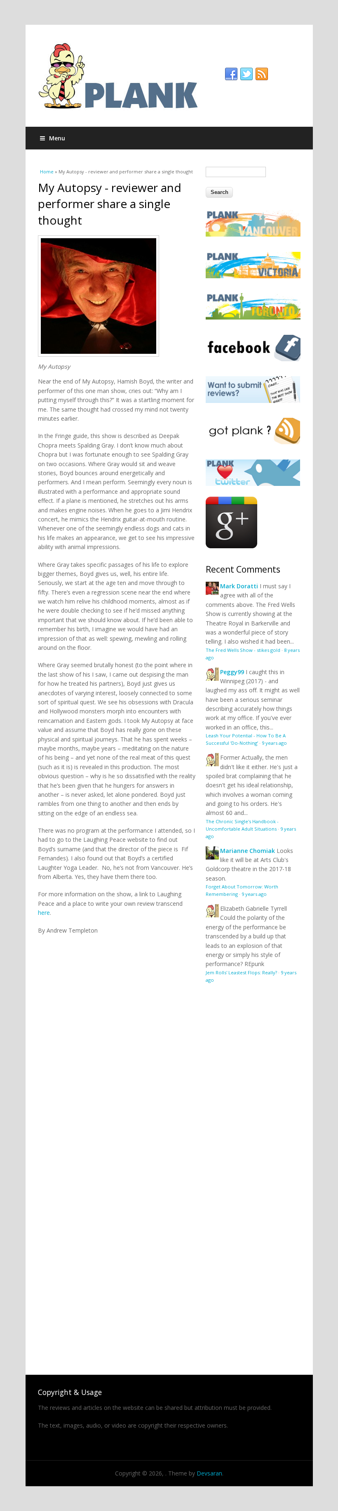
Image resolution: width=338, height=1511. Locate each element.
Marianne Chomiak (247, 851)
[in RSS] (261, 74)
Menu (57, 138)
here (44, 913)
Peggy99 (232, 672)
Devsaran (209, 1473)
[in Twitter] (246, 74)
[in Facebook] (231, 74)
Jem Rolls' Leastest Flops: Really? (241, 972)
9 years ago (274, 743)
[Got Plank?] (253, 442)
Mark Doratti (239, 586)
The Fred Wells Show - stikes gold (243, 650)
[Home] (169, 75)
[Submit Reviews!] (253, 401)
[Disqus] (116, 1038)
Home (47, 171)
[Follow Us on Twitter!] (253, 484)
